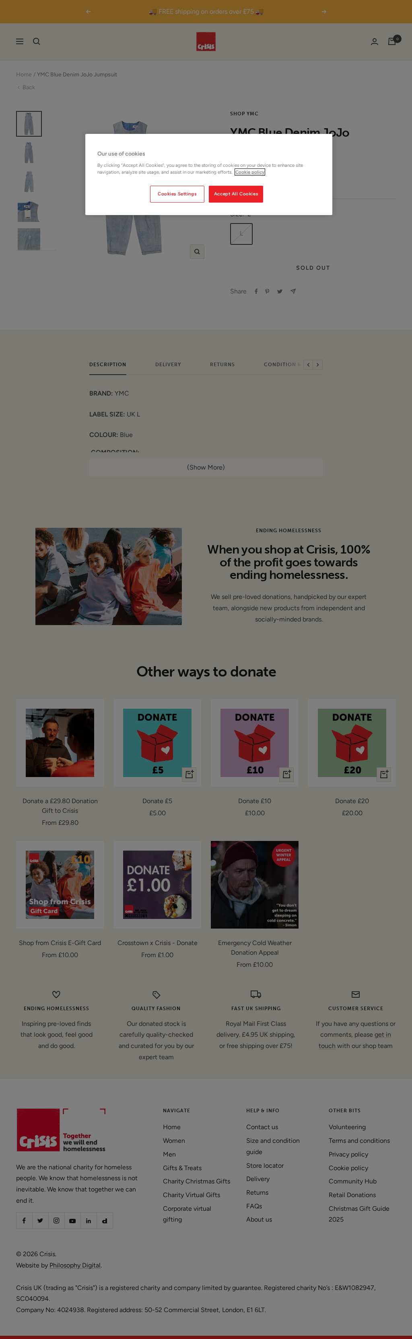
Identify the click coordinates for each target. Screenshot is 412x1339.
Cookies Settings (177, 194)
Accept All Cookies (236, 194)
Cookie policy (249, 172)
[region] (208, 174)
